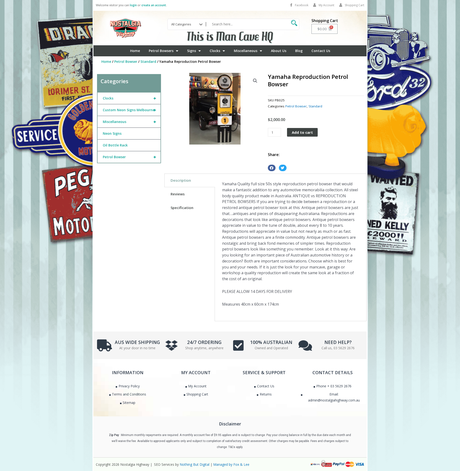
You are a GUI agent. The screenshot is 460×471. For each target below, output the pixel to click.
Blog (299, 50)
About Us (278, 50)
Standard (148, 61)
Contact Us (320, 50)
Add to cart (302, 132)
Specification (182, 207)
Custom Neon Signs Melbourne (129, 110)
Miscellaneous (245, 50)
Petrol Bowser (125, 61)
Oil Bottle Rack (115, 145)
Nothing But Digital (194, 464)
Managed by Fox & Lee (231, 464)
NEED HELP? (338, 342)
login (133, 5)
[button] (255, 80)
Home (135, 50)
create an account (153, 5)
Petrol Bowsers (161, 50)
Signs (191, 50)
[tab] (189, 180)
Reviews (178, 194)
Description (181, 180)
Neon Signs (112, 133)
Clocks (215, 50)
